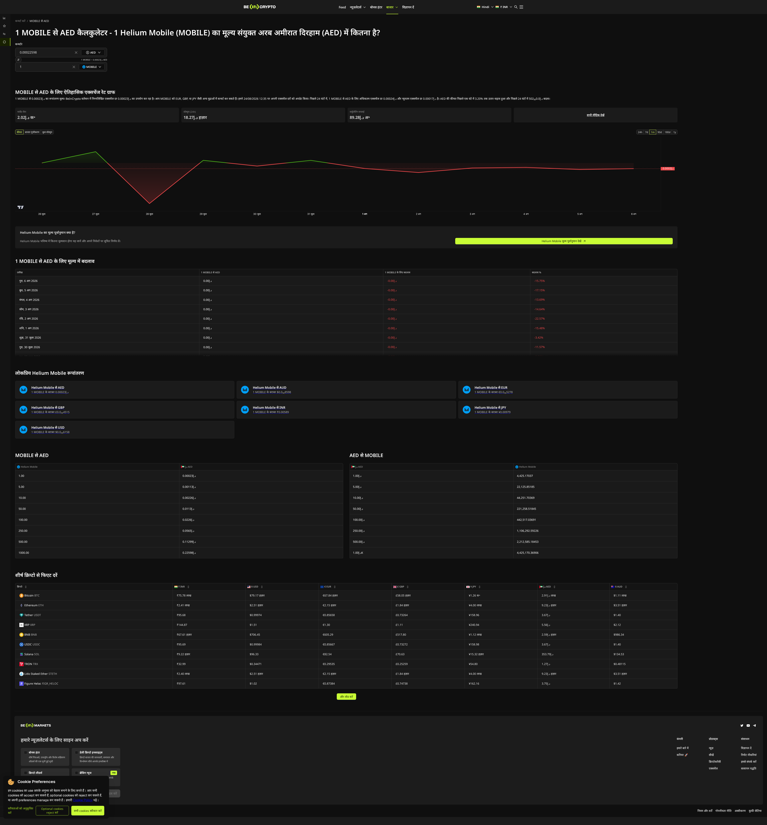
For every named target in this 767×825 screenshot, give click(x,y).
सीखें (711, 755)
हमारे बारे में (683, 748)
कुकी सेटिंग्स (755, 811)
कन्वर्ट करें (20, 21)
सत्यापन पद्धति (748, 768)
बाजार (389, 7)
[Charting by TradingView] (20, 207)
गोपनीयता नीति (723, 811)
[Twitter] (742, 726)
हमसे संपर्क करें (748, 761)
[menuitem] (5, 18)
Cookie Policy (83, 800)
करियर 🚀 (682, 755)
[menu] (5, 30)
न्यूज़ (711, 748)
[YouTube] (748, 726)
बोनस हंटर (376, 7)
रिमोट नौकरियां (749, 755)
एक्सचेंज (713, 768)
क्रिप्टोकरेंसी (715, 761)
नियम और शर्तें (704, 811)
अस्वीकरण (740, 811)
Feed (342, 7)
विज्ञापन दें (408, 7)
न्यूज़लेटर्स (355, 7)
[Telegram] (755, 726)
